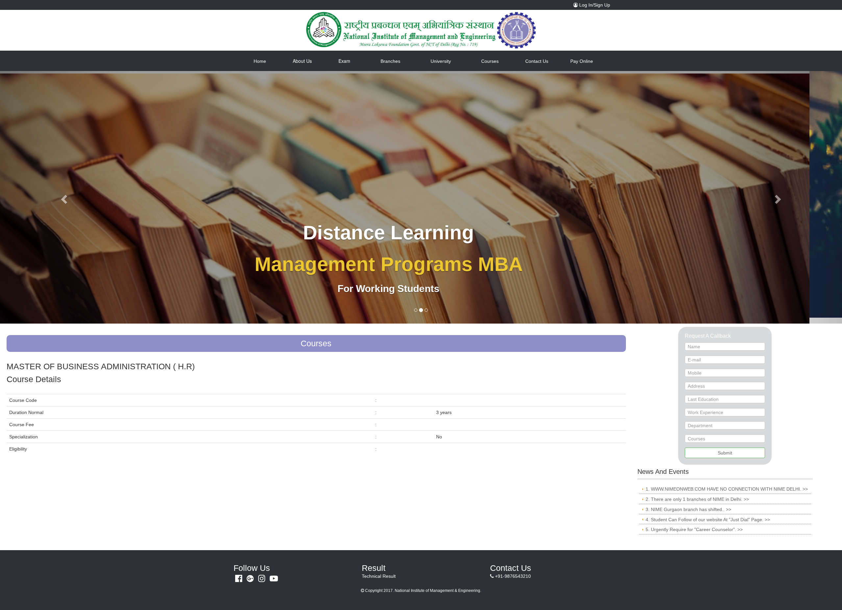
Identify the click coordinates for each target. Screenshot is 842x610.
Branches (390, 61)
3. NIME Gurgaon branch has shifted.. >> (688, 503)
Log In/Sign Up (595, 5)
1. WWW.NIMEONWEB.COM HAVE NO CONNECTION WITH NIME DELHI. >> (727, 482)
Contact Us (536, 61)
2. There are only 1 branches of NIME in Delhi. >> (697, 493)
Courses (490, 61)
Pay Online (581, 61)
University (441, 61)
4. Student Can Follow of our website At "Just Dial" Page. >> (708, 513)
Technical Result (379, 570)
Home (267, 61)
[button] (63, 194)
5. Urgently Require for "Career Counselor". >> (694, 523)
